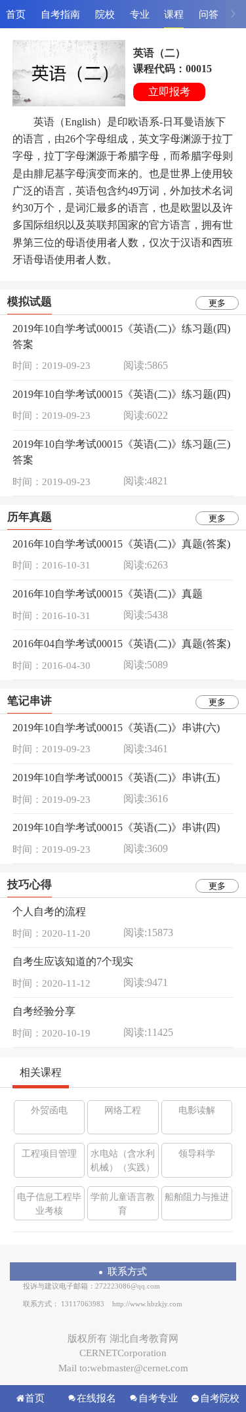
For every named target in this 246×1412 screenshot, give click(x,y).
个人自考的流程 (49, 911)
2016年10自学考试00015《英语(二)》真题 (107, 593)
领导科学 (196, 1154)
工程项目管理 (49, 1154)
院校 (105, 14)
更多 (217, 303)
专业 (140, 14)
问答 (208, 14)
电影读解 (196, 1110)
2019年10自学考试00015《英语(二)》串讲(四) (116, 827)
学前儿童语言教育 (123, 1204)
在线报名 (96, 1398)
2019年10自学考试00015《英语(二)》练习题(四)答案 (121, 336)
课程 (174, 14)
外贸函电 (49, 1110)
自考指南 (60, 14)
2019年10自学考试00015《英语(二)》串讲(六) (116, 727)
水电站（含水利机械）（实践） (123, 1160)
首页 (16, 14)
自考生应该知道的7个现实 (72, 961)
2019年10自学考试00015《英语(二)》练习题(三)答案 (121, 452)
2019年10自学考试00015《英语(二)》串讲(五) (116, 777)
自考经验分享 (43, 1011)
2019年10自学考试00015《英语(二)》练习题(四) (121, 394)
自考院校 (219, 1398)
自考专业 (158, 1398)
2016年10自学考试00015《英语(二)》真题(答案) (121, 543)
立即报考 (169, 91)
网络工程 (122, 1110)
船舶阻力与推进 (197, 1197)
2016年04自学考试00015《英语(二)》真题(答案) (121, 643)
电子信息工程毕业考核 (49, 1204)
